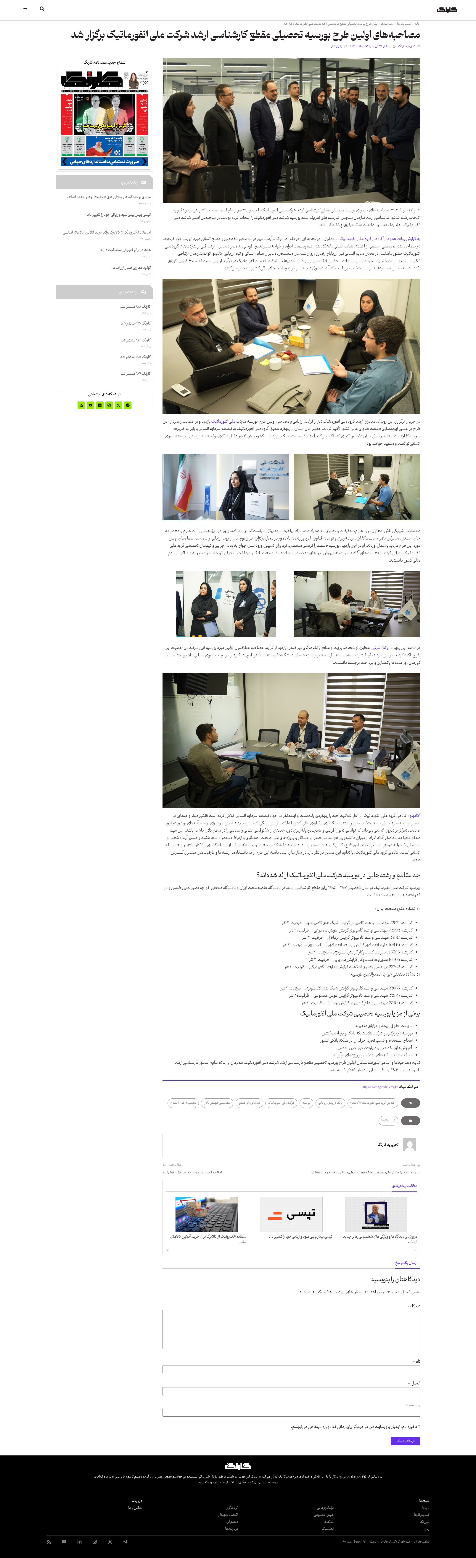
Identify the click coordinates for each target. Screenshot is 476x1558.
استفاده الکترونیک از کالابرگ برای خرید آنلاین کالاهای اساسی (208, 1240)
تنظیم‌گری (231, 1522)
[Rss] (81, 405)
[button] (167, 1251)
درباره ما (137, 1501)
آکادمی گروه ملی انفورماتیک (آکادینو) (372, 1103)
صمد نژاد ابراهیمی (249, 1103)
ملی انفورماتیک (222, 421)
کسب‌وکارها (404, 24)
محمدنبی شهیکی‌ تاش (217, 1103)
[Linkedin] (100, 405)
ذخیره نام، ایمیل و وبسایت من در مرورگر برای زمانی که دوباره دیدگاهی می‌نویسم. (354, 1427)
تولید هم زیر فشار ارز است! (131, 268)
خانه (417, 24)
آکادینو (414, 815)
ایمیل (414, 1384)
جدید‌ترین (129, 182)
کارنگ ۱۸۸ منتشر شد (135, 307)
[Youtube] (90, 405)
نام (416, 1362)
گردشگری (232, 1508)
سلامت (329, 1522)
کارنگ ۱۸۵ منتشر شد (135, 357)
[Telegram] (127, 405)
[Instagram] (109, 405)
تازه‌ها (426, 1508)
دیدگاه (413, 1306)
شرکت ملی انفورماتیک (281, 1103)
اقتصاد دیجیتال (228, 1515)
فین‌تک (424, 1522)
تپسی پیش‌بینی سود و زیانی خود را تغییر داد (300, 1237)
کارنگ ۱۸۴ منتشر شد (135, 374)
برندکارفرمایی (325, 1508)
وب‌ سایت (412, 1405)
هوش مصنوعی (324, 1515)
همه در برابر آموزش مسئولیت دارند (125, 250)
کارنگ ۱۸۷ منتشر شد (136, 323)
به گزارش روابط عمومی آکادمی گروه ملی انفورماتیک (380, 239)
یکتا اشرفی (380, 647)
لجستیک (328, 1529)
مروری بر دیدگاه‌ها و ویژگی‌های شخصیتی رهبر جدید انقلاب (380, 1240)
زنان (427, 1529)
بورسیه (306, 1103)
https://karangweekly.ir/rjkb (380, 1087)
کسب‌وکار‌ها (422, 1515)
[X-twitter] (118, 405)
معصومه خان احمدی (183, 1103)
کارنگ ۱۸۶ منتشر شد (135, 340)
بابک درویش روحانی (330, 1103)
